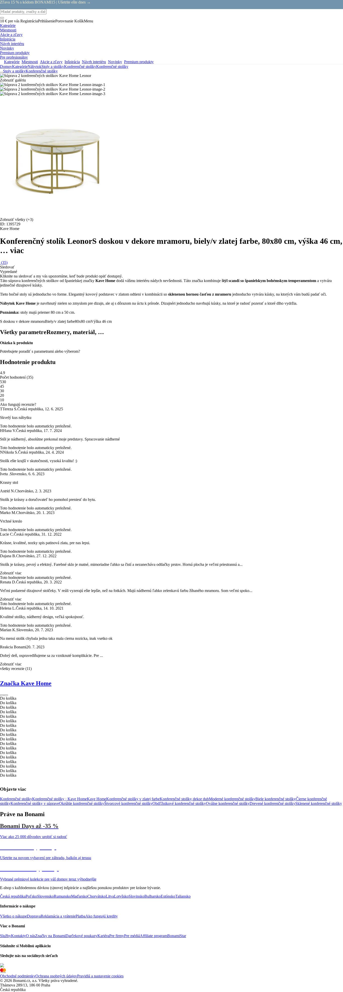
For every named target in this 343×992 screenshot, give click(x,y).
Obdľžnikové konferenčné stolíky (179, 803)
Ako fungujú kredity (101, 916)
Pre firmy (116, 936)
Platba (80, 916)
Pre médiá (132, 936)
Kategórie (20, 66)
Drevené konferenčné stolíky (272, 803)
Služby (5, 936)
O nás (30, 936)
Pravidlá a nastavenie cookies (100, 976)
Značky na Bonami (50, 936)
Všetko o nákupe (13, 916)
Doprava (34, 916)
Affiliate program (153, 936)
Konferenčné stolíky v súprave (35, 803)
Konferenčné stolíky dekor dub (184, 799)
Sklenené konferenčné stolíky (318, 803)
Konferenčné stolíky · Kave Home (59, 799)
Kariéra (103, 936)
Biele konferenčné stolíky (275, 799)
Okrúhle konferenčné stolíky (81, 803)
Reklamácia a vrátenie (58, 916)
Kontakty (18, 936)
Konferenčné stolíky (112, 66)
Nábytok (34, 66)
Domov (6, 66)
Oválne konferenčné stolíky (228, 803)
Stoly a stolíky (52, 66)
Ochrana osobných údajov (56, 976)
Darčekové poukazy (81, 936)
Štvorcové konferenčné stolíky (128, 803)
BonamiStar (176, 936)
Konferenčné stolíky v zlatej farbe (133, 799)
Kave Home (96, 799)
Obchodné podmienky (17, 976)
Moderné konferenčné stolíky (232, 799)
